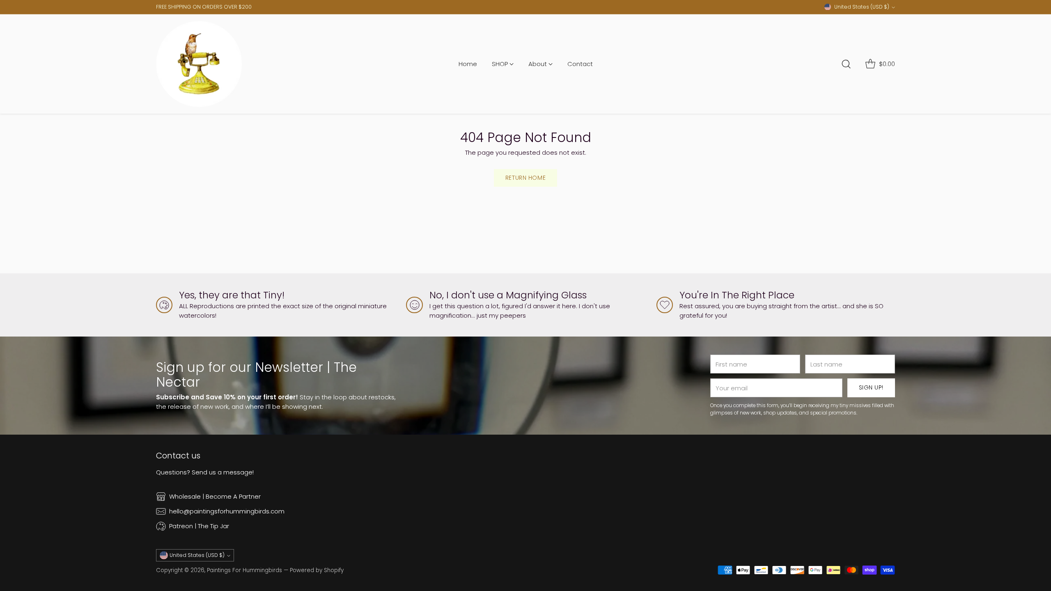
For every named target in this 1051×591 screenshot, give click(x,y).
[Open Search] (846, 64)
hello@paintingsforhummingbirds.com (227, 511)
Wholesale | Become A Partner (215, 496)
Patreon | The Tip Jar (199, 526)
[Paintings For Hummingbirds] (199, 64)
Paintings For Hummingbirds (244, 570)
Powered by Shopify (317, 570)
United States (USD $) (861, 6)
